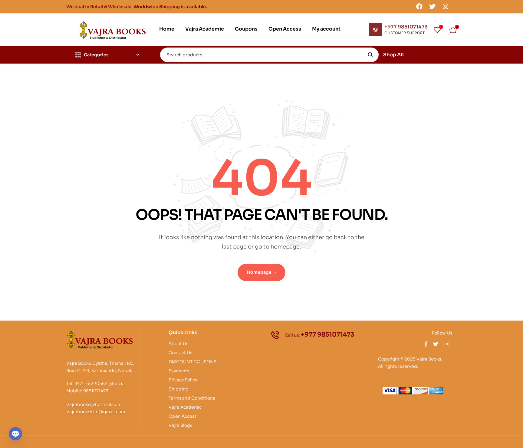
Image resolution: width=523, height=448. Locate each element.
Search (370, 55)
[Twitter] (432, 6)
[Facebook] (419, 6)
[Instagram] (445, 6)
